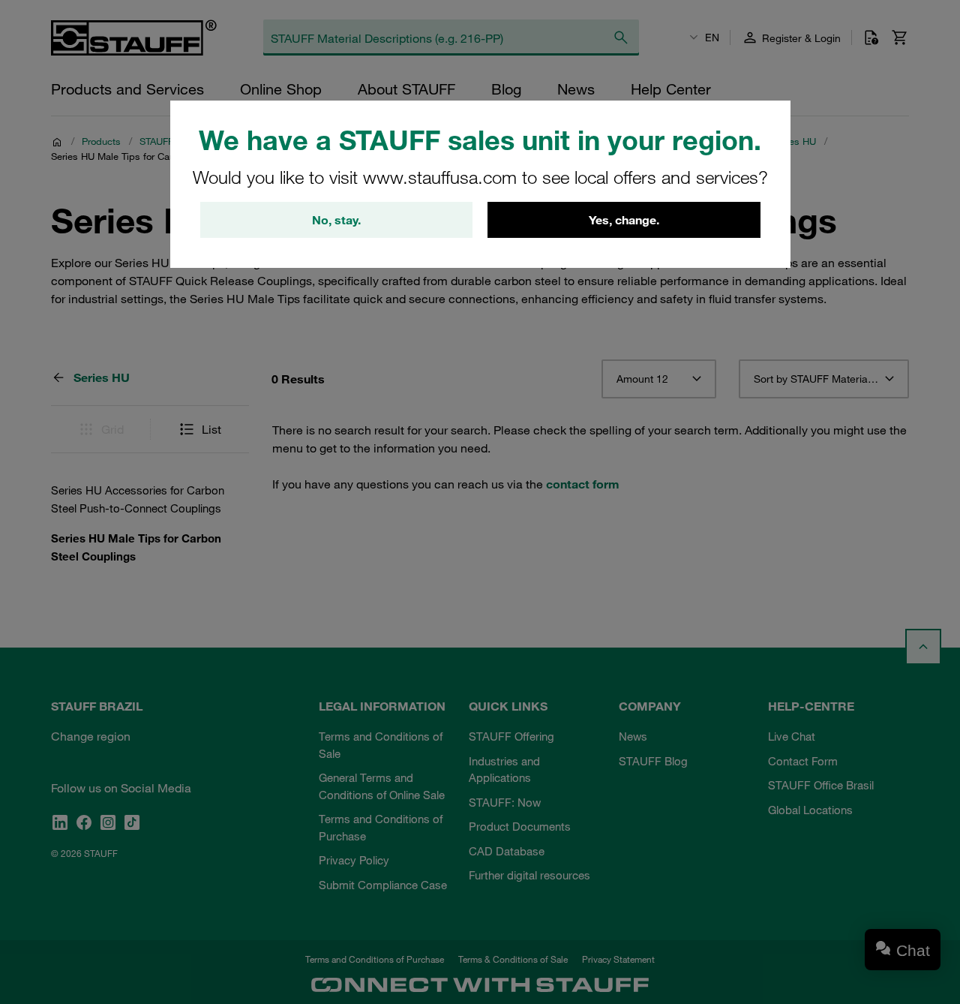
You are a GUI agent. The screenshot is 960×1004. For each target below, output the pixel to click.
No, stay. (336, 219)
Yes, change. (624, 219)
